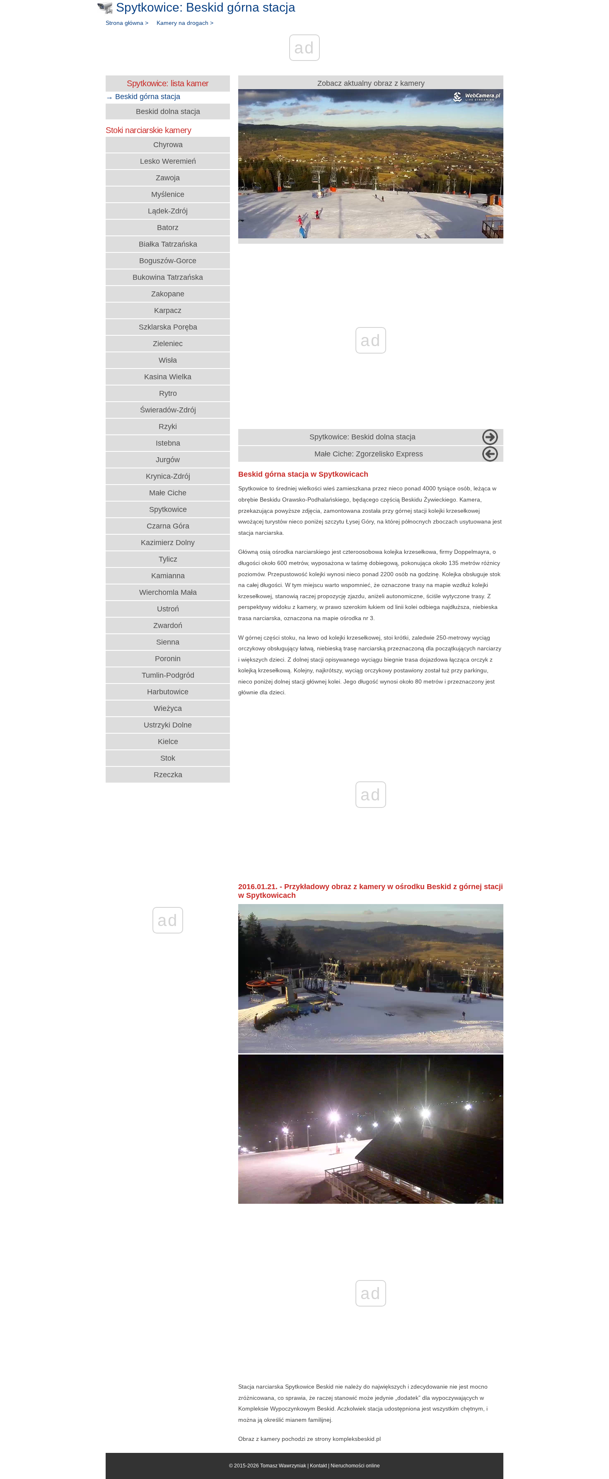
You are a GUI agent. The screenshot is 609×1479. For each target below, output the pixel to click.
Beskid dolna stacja (168, 111)
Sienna (167, 642)
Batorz (168, 227)
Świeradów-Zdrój (168, 410)
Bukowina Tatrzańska (168, 277)
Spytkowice (168, 509)
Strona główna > (127, 22)
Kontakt (318, 1466)
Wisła (168, 360)
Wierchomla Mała (168, 592)
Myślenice (167, 194)
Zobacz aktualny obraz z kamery (371, 83)
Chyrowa (168, 145)
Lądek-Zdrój (168, 211)
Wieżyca (168, 708)
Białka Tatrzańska (168, 244)
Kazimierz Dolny (168, 542)
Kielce (168, 741)
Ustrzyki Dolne (168, 725)
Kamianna (168, 576)
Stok (167, 758)
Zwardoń (167, 625)
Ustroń (168, 609)
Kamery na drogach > (185, 22)
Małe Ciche (167, 493)
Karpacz (167, 310)
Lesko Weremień (168, 161)
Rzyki (168, 426)
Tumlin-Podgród (168, 675)
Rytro (168, 393)
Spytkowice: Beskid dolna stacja (362, 437)
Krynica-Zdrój (168, 476)
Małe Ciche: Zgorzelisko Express (368, 454)
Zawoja (168, 178)
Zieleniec (168, 343)
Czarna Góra (168, 526)
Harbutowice (167, 692)
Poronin (168, 659)
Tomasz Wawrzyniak (283, 1466)
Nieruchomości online (355, 1466)
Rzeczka (168, 775)
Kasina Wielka (167, 377)
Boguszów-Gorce (167, 261)
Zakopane (167, 294)
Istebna (168, 443)
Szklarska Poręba (168, 327)
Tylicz (168, 559)
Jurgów (168, 460)
